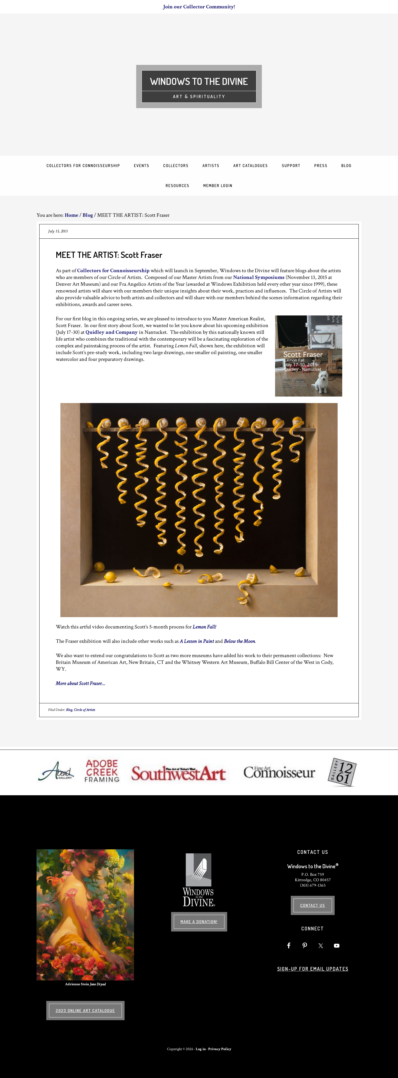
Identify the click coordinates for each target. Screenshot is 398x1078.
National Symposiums (259, 277)
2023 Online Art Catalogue (85, 1010)
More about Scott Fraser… (80, 683)
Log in (201, 1049)
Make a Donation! (199, 921)
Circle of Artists (84, 709)
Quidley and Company (112, 332)
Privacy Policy (219, 1049)
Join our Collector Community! (199, 6)
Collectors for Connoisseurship (113, 270)
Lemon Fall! (204, 626)
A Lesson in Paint (197, 641)
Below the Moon (239, 641)
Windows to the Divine (199, 81)
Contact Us (312, 905)
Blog (69, 709)
